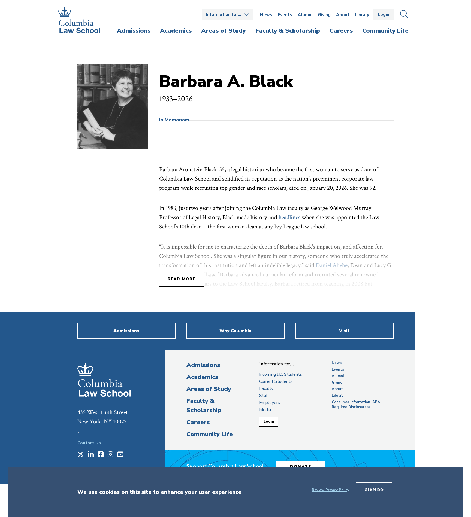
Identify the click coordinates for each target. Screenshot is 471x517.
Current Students (275, 381)
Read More (181, 279)
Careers (198, 422)
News (266, 15)
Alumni (305, 15)
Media (265, 410)
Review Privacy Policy (330, 490)
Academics (202, 377)
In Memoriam (174, 120)
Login (383, 14)
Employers (269, 403)
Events (285, 15)
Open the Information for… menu (227, 14)
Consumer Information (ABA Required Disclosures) (356, 404)
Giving (324, 15)
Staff (264, 396)
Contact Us (89, 443)
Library (362, 15)
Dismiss (374, 489)
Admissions (203, 365)
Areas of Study (208, 389)
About (342, 15)
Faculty (266, 388)
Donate (300, 466)
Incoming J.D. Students (280, 374)
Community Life (209, 434)
